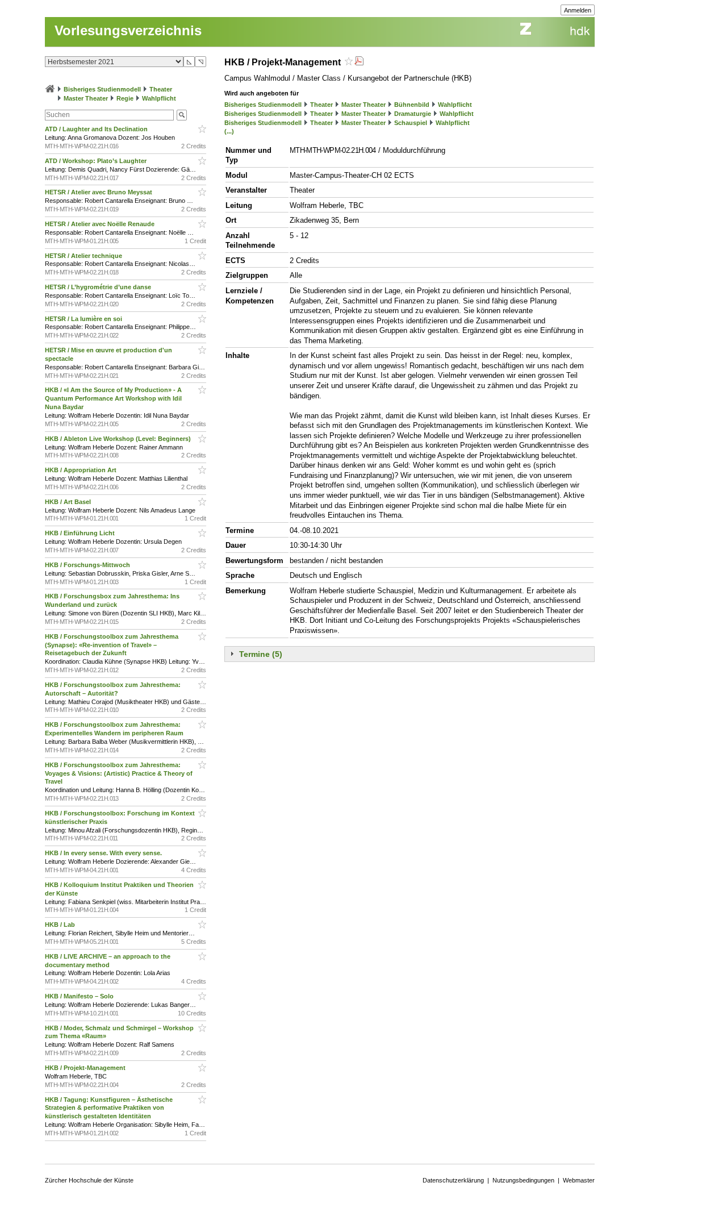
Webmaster (579, 1180)
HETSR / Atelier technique (84, 255)
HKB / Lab (61, 924)
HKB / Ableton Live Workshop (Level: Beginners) (119, 438)
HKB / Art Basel (69, 501)
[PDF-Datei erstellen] (359, 62)
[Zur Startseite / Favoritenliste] (50, 89)
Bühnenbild (411, 104)
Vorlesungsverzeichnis (128, 30)
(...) (229, 131)
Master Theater (86, 98)
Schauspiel (410, 122)
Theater (160, 89)
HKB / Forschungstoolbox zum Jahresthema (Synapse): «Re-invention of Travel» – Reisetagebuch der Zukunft (111, 645)
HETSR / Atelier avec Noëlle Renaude (100, 223)
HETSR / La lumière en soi (84, 318)
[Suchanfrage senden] (182, 115)
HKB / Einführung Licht (80, 533)
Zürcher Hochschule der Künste (89, 1180)
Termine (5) (260, 654)
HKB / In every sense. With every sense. (104, 853)
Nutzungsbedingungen (523, 1180)
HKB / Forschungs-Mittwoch (88, 564)
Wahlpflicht (159, 98)
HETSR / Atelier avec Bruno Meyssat (99, 192)
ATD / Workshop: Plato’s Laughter (96, 160)
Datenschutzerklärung (453, 1180)
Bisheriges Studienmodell (102, 89)
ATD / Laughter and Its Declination (97, 129)
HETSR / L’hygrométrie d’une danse (99, 287)
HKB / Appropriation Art (81, 470)
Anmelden (577, 10)
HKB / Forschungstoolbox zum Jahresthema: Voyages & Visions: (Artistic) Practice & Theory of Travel (119, 773)
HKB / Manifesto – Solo (80, 996)
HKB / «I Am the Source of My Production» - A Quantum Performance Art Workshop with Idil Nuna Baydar (113, 398)
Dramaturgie (412, 113)
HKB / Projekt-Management (86, 1067)
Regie (124, 98)
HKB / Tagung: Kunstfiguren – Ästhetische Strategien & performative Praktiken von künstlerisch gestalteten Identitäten (109, 1108)
